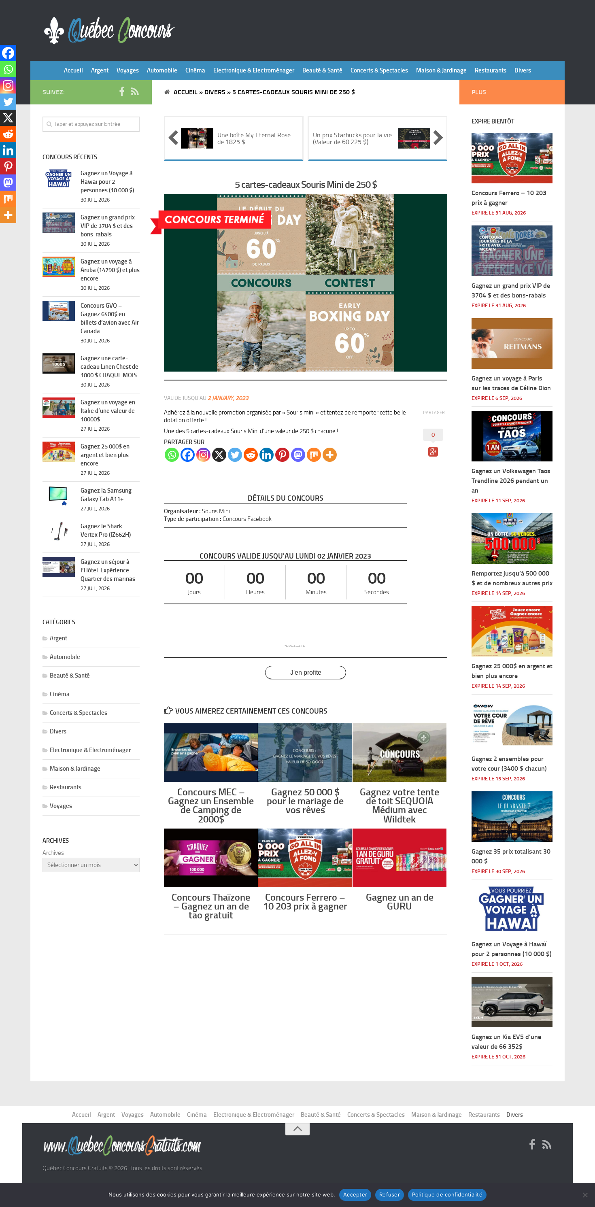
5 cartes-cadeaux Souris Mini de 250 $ (306, 184)
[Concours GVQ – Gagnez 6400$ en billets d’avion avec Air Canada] (58, 311)
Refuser (389, 1194)
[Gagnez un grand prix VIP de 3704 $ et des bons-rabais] (58, 222)
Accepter (355, 1194)
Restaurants (490, 70)
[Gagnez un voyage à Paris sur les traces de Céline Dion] (512, 343)
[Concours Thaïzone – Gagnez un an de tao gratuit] (211, 858)
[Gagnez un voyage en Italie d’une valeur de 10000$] (58, 407)
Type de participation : (192, 519)
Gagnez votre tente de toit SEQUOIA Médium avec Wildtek (399, 805)
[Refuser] (585, 1195)
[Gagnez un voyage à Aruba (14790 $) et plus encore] (58, 267)
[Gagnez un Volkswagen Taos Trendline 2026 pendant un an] (512, 436)
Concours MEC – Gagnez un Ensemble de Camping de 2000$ (211, 805)
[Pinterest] (282, 455)
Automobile (162, 70)
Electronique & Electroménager (253, 70)
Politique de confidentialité (447, 1194)
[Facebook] (188, 455)
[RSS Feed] (135, 92)
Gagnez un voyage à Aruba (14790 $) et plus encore (110, 270)
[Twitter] (235, 455)
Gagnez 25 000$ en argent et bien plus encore (105, 455)
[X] (219, 455)
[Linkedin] (266, 455)
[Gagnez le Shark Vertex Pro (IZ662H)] (58, 531)
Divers (522, 70)
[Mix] (314, 455)
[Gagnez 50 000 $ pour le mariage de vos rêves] (305, 752)
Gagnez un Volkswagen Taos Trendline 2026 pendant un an (511, 480)
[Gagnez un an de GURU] (399, 858)
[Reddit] (251, 455)
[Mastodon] (298, 455)
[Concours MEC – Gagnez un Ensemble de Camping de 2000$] (211, 752)
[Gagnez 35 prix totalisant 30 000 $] (512, 816)
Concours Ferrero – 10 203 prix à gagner (305, 901)
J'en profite (305, 672)
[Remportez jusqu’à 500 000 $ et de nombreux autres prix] (512, 538)
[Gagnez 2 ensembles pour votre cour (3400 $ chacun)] (512, 724)
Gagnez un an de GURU (400, 901)
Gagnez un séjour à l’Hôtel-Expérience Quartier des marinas (108, 570)
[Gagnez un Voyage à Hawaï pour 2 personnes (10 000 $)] (58, 178)
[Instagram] (203, 455)
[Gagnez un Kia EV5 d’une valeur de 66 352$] (512, 1002)
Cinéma (195, 70)
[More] (330, 455)
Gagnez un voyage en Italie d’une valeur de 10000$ (108, 411)
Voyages (128, 70)
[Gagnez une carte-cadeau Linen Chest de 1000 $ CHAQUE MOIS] (58, 363)
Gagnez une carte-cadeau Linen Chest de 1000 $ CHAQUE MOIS (109, 367)
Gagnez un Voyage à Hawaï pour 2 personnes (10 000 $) (107, 182)
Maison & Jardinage (441, 70)
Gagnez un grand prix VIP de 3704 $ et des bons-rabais (108, 226)
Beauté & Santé (322, 70)
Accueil (73, 70)
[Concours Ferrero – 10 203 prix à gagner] (305, 858)
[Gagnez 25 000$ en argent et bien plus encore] (58, 452)
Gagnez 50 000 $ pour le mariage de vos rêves (305, 801)
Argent (99, 70)
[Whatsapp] (172, 455)
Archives (53, 852)
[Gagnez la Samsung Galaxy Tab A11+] (58, 496)
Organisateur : (182, 511)
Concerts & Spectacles (379, 70)
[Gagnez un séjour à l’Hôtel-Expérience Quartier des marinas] (58, 567)
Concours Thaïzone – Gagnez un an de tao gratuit (211, 906)
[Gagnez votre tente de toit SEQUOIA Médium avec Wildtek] (399, 752)
